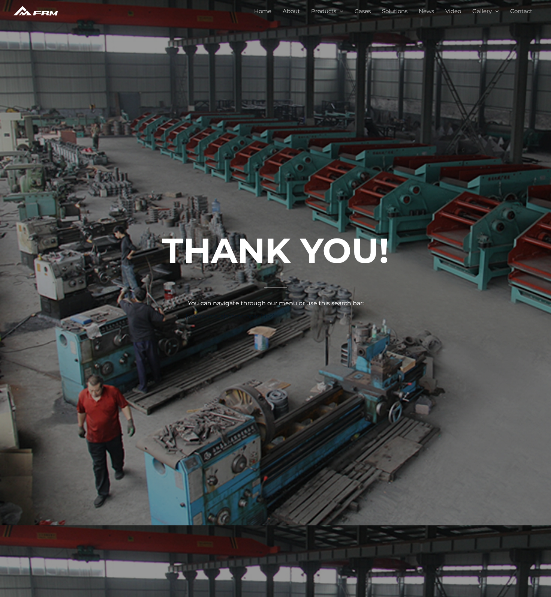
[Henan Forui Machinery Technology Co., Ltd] (35, 10)
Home (262, 11)
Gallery (482, 11)
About (291, 11)
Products (323, 11)
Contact (521, 11)
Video (453, 11)
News (426, 11)
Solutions (394, 11)
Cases (363, 11)
